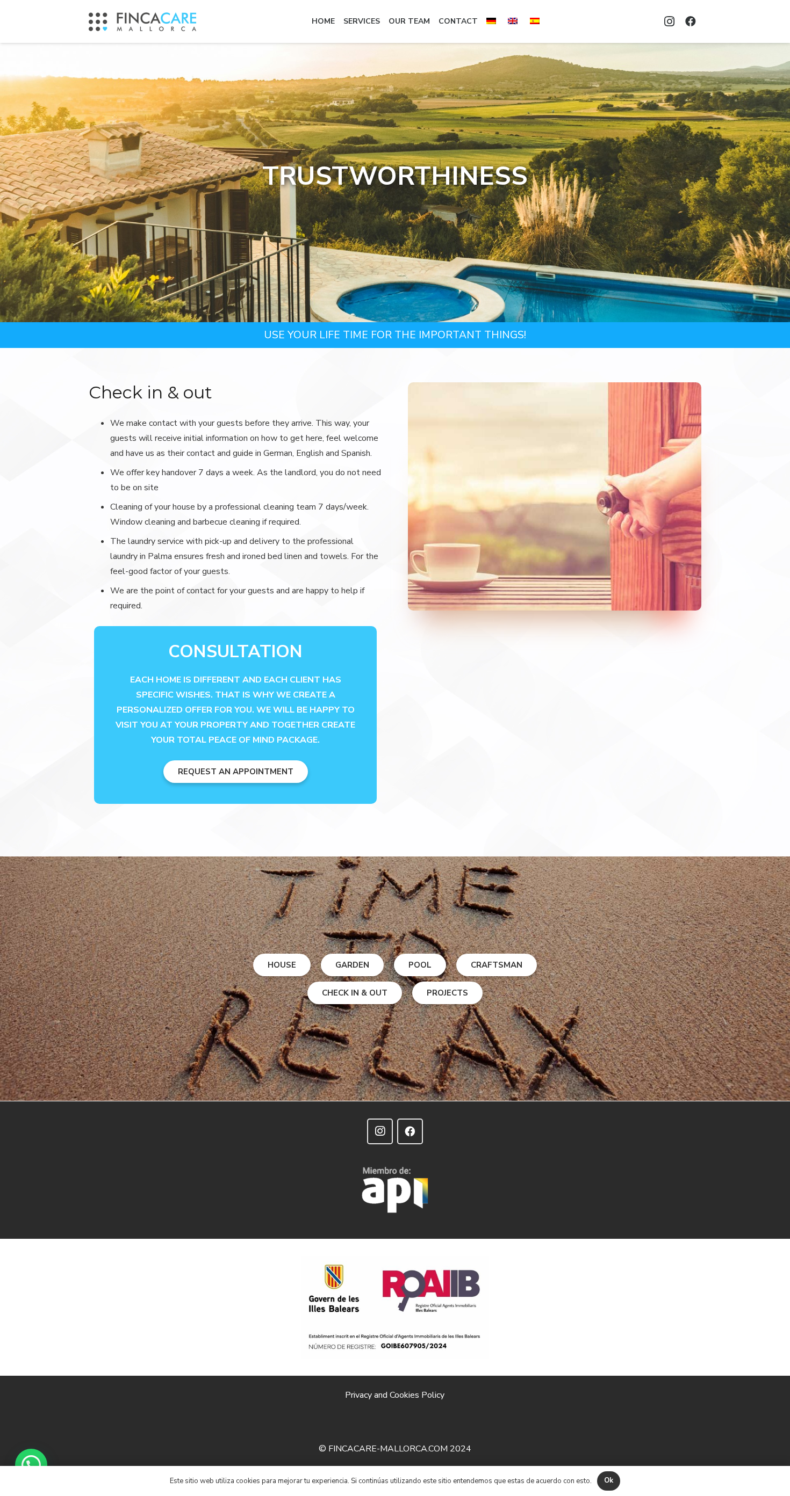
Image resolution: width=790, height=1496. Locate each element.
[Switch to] (493, 21)
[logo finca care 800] (142, 21)
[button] (31, 1465)
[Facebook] (690, 21)
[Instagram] (669, 21)
